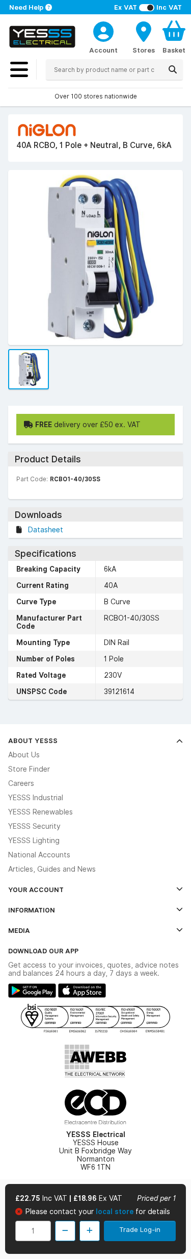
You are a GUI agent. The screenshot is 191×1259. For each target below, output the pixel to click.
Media (19, 930)
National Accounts (39, 855)
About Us (24, 755)
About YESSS (33, 740)
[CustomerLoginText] (103, 30)
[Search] (172, 69)
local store (115, 1211)
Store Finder (29, 769)
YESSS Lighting (34, 840)
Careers (21, 783)
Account (103, 50)
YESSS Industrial (35, 798)
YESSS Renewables (40, 812)
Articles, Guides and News (52, 869)
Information (31, 910)
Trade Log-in (139, 1229)
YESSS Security (34, 826)
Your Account (36, 889)
